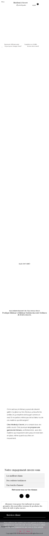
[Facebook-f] (28, 496)
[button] (4, 4)
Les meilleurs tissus (14, 476)
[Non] (45, 528)
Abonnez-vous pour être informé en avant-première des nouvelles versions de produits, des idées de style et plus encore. (22, 506)
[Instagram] (21, 496)
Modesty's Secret (20, 3)
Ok (20, 531)
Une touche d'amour (14, 485)
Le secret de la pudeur (21, 5)
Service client (13, 515)
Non (28, 531)
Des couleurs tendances (16, 480)
